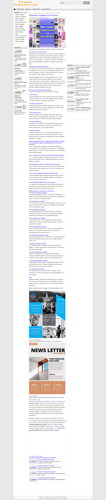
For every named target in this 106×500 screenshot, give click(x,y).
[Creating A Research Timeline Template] (71, 68)
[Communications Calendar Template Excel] (71, 101)
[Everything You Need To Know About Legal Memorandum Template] (71, 78)
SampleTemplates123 (50, 428)
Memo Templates (19, 28)
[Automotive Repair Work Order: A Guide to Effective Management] (18, 52)
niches (37, 456)
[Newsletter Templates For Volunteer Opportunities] (33, 462)
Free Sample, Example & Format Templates (57, 498)
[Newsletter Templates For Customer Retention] (33, 473)
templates (41, 456)
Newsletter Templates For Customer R (47, 471)
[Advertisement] (47, 444)
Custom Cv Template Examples (82, 107)
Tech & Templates (19, 41)
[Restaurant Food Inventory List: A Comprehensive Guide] (18, 79)
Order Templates (19, 32)
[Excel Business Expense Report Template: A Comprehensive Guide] (71, 93)
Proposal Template (19, 37)
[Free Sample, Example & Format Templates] (25, 7)
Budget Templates (19, 18)
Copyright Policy (36, 9)
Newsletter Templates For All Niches (48, 401)
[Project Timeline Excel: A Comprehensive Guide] (18, 65)
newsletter (33, 456)
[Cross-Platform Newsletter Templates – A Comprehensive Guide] (33, 480)
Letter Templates (19, 26)
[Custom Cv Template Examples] (71, 108)
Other (16, 33)
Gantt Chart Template (20, 22)
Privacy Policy (20, 9)
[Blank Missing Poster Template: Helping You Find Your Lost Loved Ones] (18, 106)
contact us (56, 430)
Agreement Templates (20, 16)
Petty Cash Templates (20, 35)
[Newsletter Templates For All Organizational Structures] (33, 468)
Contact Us (28, 9)
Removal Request (46, 9)
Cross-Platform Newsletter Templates (46, 478)
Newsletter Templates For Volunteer (46, 459)
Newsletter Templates (38, 13)
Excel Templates (19, 20)
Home (30, 13)
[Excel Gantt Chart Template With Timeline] (71, 85)
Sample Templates (19, 39)
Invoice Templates (19, 24)
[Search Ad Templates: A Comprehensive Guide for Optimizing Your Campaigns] (18, 93)
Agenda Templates (19, 14)
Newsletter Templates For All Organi (46, 465)
